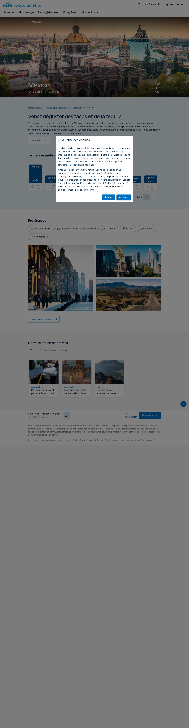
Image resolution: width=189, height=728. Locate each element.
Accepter (124, 197)
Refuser (109, 197)
